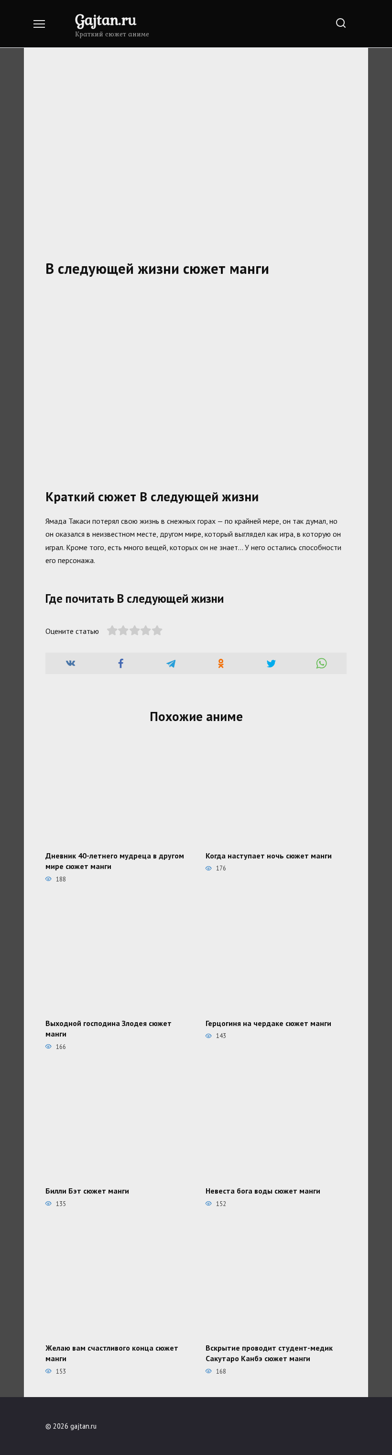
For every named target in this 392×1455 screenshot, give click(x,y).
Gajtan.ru (105, 19)
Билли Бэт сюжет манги (87, 1191)
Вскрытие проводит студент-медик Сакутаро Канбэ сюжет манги (269, 1353)
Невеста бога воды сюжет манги (263, 1191)
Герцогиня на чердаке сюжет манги (268, 1023)
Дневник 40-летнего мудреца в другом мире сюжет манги (114, 860)
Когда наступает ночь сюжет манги (269, 855)
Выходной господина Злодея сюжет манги (108, 1028)
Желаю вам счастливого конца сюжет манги (111, 1353)
